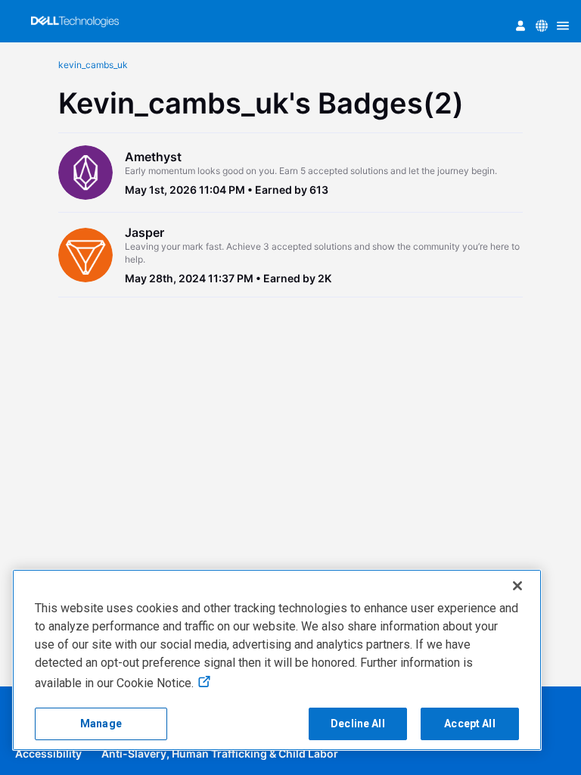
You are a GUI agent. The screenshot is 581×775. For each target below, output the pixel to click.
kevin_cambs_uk (93, 64)
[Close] (517, 585)
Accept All (469, 723)
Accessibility (48, 753)
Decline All (358, 723)
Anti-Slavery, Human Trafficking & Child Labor (219, 753)
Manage (101, 723)
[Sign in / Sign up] (520, 26)
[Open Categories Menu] (563, 26)
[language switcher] (542, 26)
